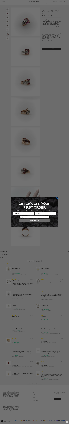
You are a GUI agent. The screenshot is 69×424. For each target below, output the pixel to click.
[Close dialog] (57, 198)
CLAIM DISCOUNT (34, 220)
